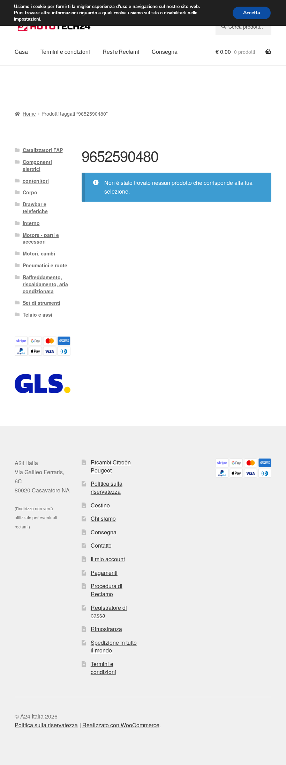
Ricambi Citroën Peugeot (111, 466)
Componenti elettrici (37, 165)
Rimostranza (106, 629)
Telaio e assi (37, 314)
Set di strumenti (41, 302)
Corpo (30, 192)
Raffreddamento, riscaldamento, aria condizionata (45, 284)
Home (29, 113)
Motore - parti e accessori (41, 238)
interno (31, 222)
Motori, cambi (39, 253)
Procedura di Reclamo (106, 590)
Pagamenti (104, 573)
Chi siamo (103, 518)
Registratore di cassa (109, 612)
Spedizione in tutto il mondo (114, 646)
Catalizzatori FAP (43, 149)
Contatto (101, 545)
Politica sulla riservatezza (106, 487)
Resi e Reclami (121, 52)
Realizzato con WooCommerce (120, 725)
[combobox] (243, 26)
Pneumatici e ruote (45, 265)
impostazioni (27, 19)
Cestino (100, 505)
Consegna (165, 52)
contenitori (36, 180)
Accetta (251, 12)
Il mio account (108, 559)
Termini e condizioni (65, 52)
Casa (21, 52)
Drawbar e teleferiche (35, 208)
